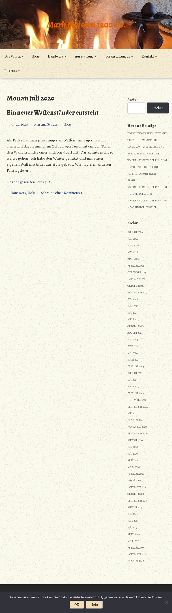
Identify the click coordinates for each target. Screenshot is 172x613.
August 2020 (135, 440)
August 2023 (134, 373)
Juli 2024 (132, 339)
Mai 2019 (132, 527)
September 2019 (137, 500)
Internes (10, 70)
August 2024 (134, 333)
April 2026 (133, 259)
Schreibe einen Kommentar (61, 192)
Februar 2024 (135, 366)
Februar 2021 (135, 420)
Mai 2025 (132, 312)
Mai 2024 (132, 353)
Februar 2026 (135, 265)
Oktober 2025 (135, 286)
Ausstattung (84, 56)
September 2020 (137, 433)
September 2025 (137, 292)
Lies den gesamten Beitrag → (29, 182)
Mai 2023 (132, 380)
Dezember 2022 (136, 400)
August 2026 (135, 232)
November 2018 (137, 554)
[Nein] (166, 602)
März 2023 (133, 386)
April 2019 (133, 534)
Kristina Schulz (45, 124)
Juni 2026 (133, 245)
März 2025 (133, 319)
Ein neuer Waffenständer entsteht (53, 112)
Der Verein (12, 56)
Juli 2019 (132, 514)
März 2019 (133, 541)
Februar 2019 (135, 547)
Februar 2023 (135, 393)
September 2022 (137, 406)
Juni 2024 (132, 346)
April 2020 (133, 460)
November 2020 (137, 427)
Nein (94, 604)
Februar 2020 (135, 474)
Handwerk (55, 56)
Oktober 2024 (135, 326)
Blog (35, 56)
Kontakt (148, 56)
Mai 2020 (132, 453)
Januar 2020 (134, 480)
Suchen (132, 99)
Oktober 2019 (135, 494)
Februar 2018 (135, 561)
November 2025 (136, 279)
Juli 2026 (132, 239)
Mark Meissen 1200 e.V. (86, 24)
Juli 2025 (132, 299)
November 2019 (136, 487)
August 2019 (134, 507)
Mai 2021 (132, 413)
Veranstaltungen (117, 56)
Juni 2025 (132, 306)
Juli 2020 (132, 447)
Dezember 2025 (136, 272)
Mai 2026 (132, 252)
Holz (31, 192)
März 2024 (133, 359)
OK (76, 604)
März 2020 (133, 467)
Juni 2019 (132, 521)
